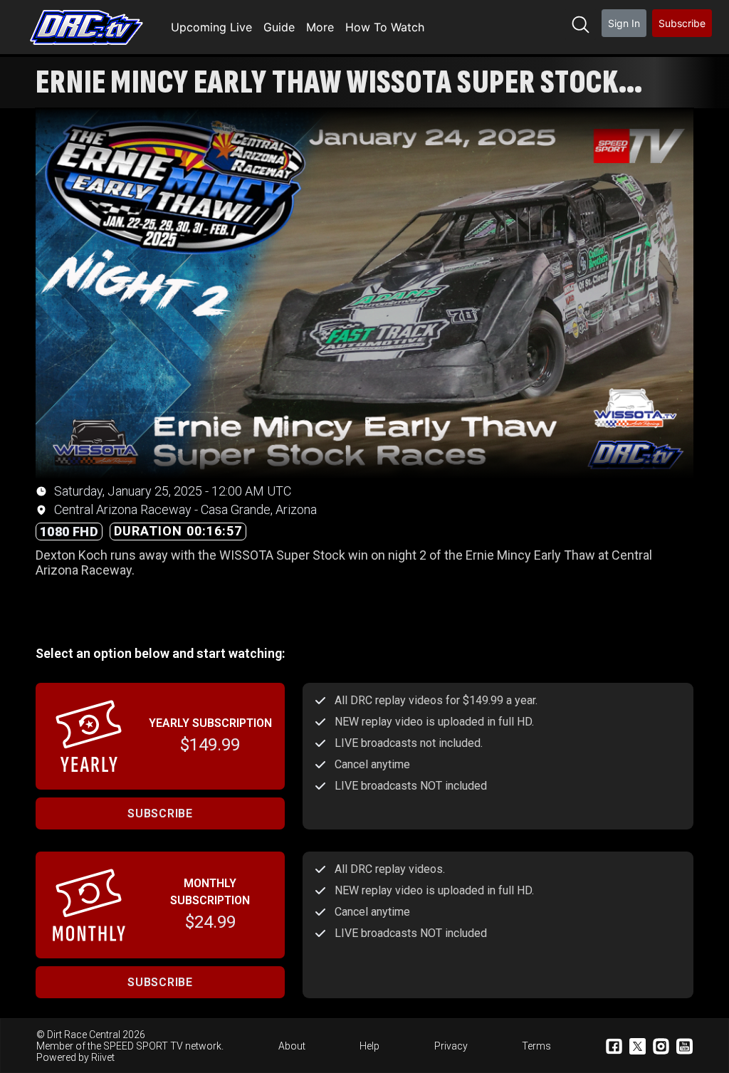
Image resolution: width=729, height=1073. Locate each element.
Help (369, 1046)
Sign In (624, 23)
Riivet (103, 1057)
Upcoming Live (211, 27)
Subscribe (682, 23)
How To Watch (384, 27)
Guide (279, 27)
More (320, 27)
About (291, 1046)
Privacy (451, 1046)
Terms (536, 1046)
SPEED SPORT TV (143, 1046)
